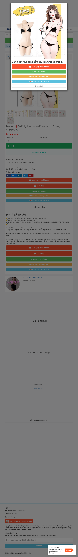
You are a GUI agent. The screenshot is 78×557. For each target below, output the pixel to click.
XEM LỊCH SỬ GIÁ (39, 72)
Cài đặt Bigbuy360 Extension (40, 81)
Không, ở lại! (39, 86)
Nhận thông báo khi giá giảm (40, 77)
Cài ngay (68, 550)
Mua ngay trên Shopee (40, 66)
